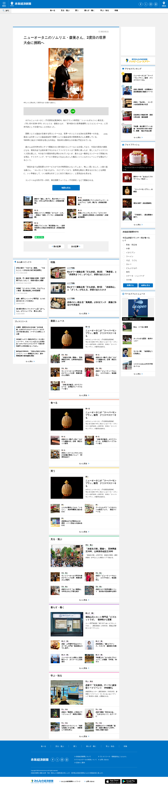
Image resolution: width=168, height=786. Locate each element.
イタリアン (130, 252)
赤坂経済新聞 (20, 4)
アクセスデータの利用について (86, 759)
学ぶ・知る (104, 10)
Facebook (141, 4)
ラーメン (129, 256)
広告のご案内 (80, 762)
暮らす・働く (89, 10)
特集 (116, 10)
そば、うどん (131, 260)
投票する (130, 285)
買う (77, 10)
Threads (156, 4)
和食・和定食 (131, 245)
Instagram (151, 4)
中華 (128, 249)
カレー (129, 264)
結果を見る (145, 285)
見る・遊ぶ (65, 10)
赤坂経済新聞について (83, 756)
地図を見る (66, 188)
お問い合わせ (104, 759)
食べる (52, 10)
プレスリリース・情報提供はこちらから (113, 756)
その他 (129, 280)
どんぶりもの (131, 268)
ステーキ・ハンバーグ (135, 276)
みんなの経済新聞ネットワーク (42, 781)
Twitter (146, 4)
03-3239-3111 (35, 123)
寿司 (128, 272)
